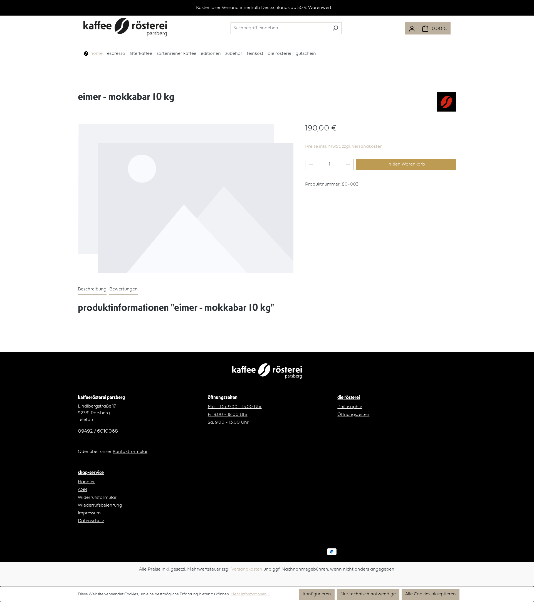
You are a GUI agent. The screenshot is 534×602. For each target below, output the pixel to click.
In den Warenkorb (406, 164)
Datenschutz (91, 521)
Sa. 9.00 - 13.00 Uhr (228, 422)
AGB (82, 490)
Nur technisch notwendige (368, 594)
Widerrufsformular (97, 497)
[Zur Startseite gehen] (125, 27)
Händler (86, 482)
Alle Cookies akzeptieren (430, 594)
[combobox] (280, 28)
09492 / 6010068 (98, 431)
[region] (267, 8)
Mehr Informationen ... (250, 594)
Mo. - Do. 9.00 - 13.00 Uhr (235, 407)
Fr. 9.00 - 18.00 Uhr (228, 415)
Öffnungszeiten (353, 415)
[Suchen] (335, 28)
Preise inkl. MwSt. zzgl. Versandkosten (344, 146)
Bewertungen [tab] (123, 289)
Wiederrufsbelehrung (100, 505)
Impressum (89, 513)
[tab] (92, 290)
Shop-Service (91, 472)
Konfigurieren (317, 594)
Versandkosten (246, 569)
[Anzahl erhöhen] (348, 164)
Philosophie (349, 407)
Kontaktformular (130, 452)
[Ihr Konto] (412, 28)
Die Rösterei (348, 397)
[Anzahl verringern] (311, 164)
